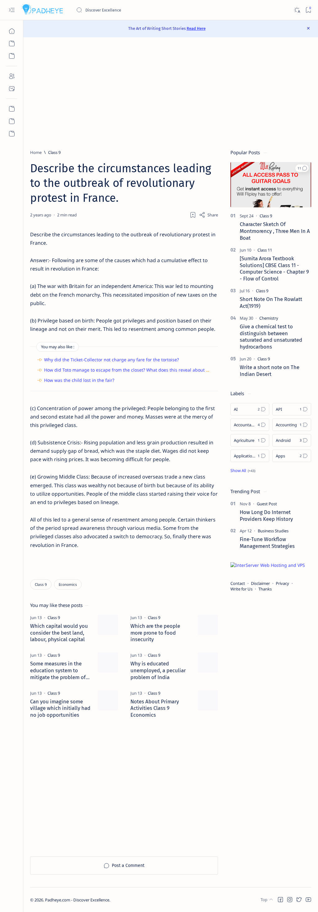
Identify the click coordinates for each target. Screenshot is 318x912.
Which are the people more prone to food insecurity (155, 633)
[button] (302, 168)
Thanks (265, 589)
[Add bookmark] (193, 215)
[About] (11, 76)
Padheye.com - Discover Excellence (77, 900)
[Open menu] (11, 10)
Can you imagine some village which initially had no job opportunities (60, 708)
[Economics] (68, 584)
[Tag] (54, 617)
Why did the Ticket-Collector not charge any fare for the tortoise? (111, 360)
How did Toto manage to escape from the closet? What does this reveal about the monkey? (138, 370)
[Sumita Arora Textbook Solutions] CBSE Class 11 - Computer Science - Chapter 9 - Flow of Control (274, 268)
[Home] (11, 31)
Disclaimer (260, 583)
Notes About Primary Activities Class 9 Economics (154, 708)
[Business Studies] (273, 531)
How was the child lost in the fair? (79, 380)
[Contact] (11, 88)
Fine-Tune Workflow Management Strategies (267, 542)
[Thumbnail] (108, 625)
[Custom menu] (11, 109)
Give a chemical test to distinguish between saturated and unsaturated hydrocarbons (271, 336)
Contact (237, 583)
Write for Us (241, 589)
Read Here (196, 28)
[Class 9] (41, 584)
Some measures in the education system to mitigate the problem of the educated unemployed (58, 670)
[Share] (208, 215)
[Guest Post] (267, 504)
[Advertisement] (170, 93)
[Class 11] (264, 250)
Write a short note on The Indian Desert (269, 370)
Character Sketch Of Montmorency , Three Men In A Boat (275, 231)
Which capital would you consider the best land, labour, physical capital (59, 633)
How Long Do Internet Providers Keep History (266, 515)
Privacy (282, 583)
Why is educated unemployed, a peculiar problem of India (158, 670)
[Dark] (296, 10)
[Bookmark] (308, 10)
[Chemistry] (268, 318)
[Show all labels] (242, 470)
